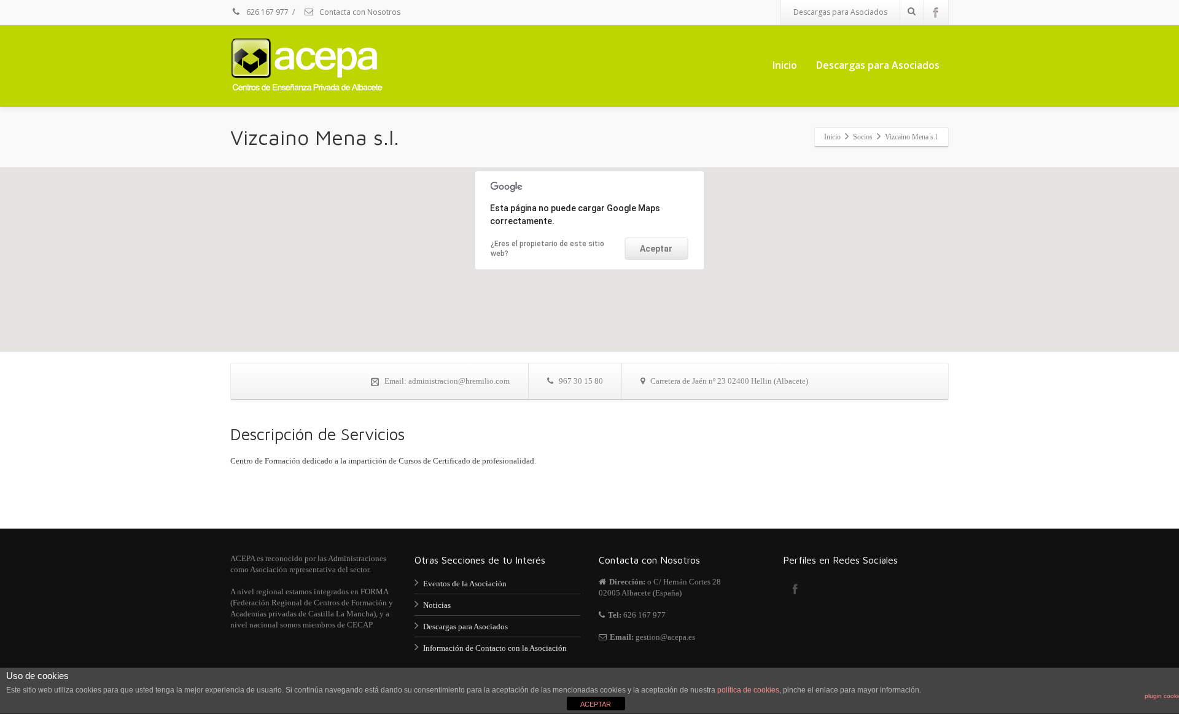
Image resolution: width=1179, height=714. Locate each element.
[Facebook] (936, 12)
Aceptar (656, 249)
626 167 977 (266, 12)
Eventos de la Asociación (465, 583)
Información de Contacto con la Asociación (495, 648)
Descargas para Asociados (840, 12)
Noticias (437, 605)
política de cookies (748, 690)
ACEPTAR (595, 704)
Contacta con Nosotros (358, 12)
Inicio (784, 65)
